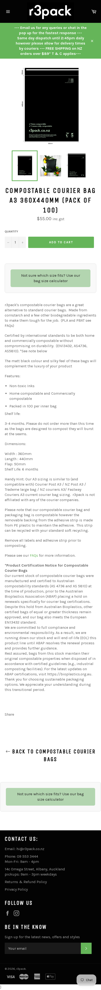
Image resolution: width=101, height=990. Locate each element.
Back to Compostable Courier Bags (52, 755)
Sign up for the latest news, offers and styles (42, 937)
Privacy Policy (16, 889)
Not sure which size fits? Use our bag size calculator (50, 278)
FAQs (34, 555)
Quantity (11, 231)
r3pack (21, 968)
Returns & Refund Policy (26, 882)
